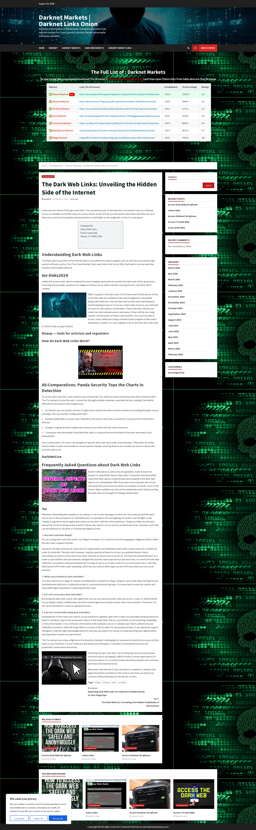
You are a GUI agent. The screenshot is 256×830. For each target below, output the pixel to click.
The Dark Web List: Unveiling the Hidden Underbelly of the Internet (130, 702)
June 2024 (173, 331)
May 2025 (173, 273)
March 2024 (174, 348)
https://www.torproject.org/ (125, 79)
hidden (98, 682)
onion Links (100, 738)
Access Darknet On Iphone (140, 738)
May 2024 (173, 337)
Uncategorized (48, 176)
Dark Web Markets (94, 48)
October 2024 (175, 308)
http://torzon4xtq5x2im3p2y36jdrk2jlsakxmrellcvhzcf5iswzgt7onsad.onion (118, 108)
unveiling (122, 682)
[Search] (188, 48)
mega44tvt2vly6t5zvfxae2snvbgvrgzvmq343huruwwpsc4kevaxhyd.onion (117, 137)
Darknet (53, 48)
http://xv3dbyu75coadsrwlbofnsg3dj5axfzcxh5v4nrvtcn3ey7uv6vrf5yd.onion (119, 123)
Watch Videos (208, 48)
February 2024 (175, 354)
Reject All (38, 818)
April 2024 (173, 342)
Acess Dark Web (176, 227)
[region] (38, 809)
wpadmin (47, 199)
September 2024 (176, 314)
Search (172, 177)
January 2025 (175, 290)
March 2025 (174, 279)
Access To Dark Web (178, 221)
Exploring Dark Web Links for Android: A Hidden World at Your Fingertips (116, 692)
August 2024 (174, 319)
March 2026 (174, 267)
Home (41, 48)
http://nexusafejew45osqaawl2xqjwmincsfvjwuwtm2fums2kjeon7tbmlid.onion (120, 94)
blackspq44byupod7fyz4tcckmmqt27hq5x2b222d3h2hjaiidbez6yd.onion (117, 130)
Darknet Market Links (120, 48)
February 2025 (175, 285)
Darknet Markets (71, 48)
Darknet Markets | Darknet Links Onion (68, 20)
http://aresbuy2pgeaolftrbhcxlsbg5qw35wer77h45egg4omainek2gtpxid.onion (120, 115)
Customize (19, 818)
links (114, 682)
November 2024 (176, 302)
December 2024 (176, 296)
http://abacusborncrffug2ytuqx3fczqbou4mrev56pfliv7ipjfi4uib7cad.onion (118, 101)
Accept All (58, 818)
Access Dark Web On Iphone (60, 738)
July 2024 (173, 325)
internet (106, 682)
